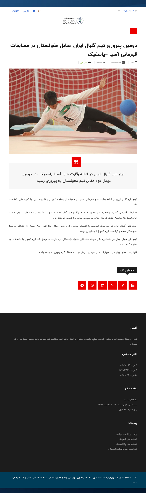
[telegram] (33, 11)
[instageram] (39, 11)
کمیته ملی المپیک (128, 439)
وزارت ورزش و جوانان (126, 434)
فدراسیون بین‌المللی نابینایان (122, 449)
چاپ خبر (84, 62)
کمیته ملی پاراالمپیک (126, 444)
